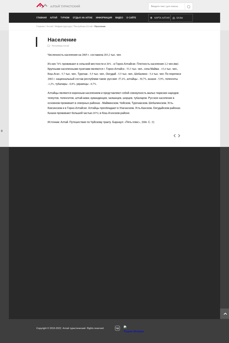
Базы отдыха (181, 19)
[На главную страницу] (75, 6)
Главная (41, 17)
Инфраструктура (63, 26)
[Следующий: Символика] (179, 135)
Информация (104, 17)
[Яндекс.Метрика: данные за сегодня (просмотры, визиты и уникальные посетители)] (134, 330)
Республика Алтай (83, 26)
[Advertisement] (109, 281)
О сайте (131, 17)
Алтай (53, 17)
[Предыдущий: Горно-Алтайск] (175, 135)
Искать (189, 7)
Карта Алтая (161, 18)
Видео (119, 17)
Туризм (65, 17)
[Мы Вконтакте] (117, 328)
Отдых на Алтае (83, 17)
